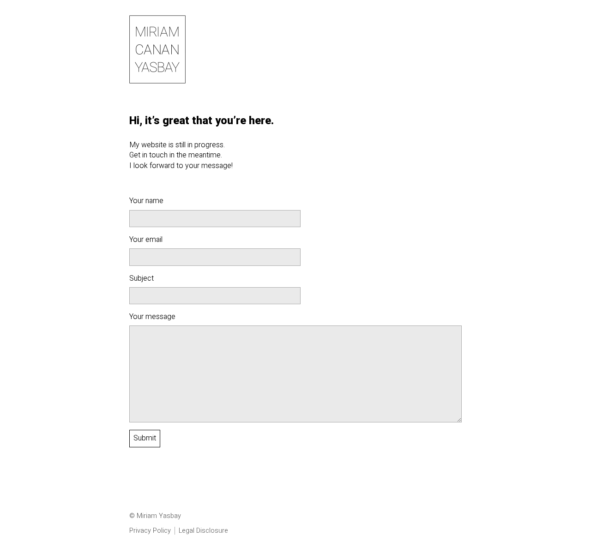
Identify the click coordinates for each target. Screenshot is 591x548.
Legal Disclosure (203, 531)
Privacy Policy (150, 531)
